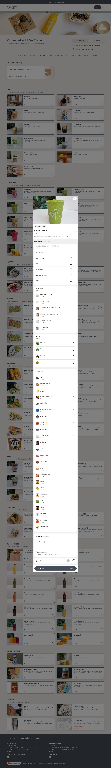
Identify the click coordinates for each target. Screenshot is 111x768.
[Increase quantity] (73, 560)
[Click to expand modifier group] (74, 252)
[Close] (75, 198)
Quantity (39, 561)
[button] (55, 210)
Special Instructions (42, 536)
